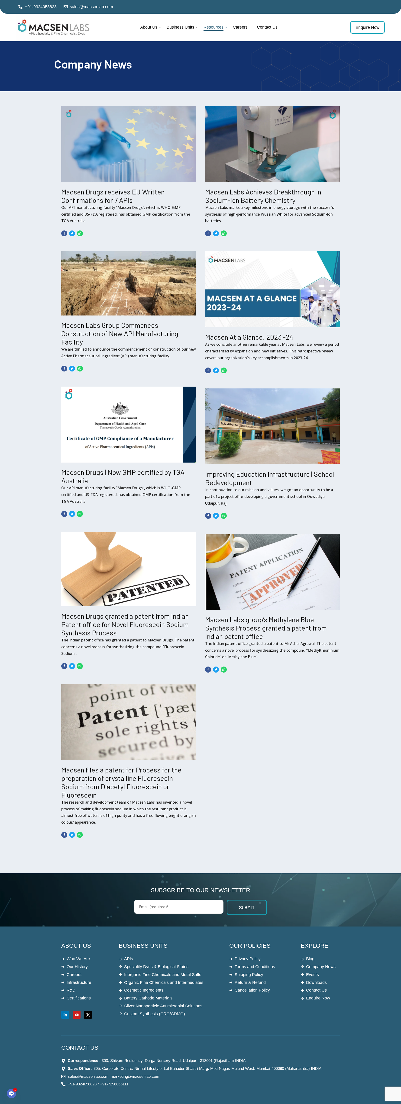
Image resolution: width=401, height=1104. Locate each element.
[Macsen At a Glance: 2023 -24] (272, 289)
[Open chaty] (11, 1093)
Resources (213, 27)
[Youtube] (77, 1015)
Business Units (180, 27)
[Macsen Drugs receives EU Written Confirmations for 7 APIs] (128, 144)
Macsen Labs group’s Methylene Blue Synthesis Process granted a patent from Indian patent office (266, 627)
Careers (240, 27)
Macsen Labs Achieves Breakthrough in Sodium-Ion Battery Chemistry (263, 195)
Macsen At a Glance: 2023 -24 (249, 337)
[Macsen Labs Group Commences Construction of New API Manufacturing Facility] (128, 283)
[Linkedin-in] (65, 1015)
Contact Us (267, 27)
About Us (148, 27)
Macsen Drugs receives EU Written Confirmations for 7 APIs (113, 195)
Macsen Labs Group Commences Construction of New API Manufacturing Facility (119, 333)
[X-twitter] (88, 1015)
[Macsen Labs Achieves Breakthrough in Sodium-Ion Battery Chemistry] (272, 144)
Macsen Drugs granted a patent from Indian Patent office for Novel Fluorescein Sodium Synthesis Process (125, 624)
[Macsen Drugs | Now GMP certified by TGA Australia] (128, 424)
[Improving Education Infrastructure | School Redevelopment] (272, 426)
